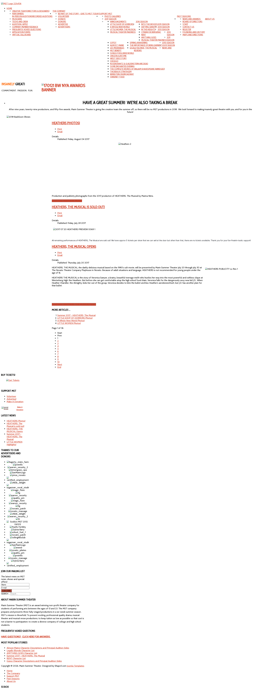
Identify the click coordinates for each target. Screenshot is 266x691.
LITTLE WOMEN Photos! (69, 323)
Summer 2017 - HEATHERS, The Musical (76, 315)
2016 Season (142, 21)
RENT (143, 34)
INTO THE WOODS (149, 24)
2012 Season (170, 33)
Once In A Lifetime (118, 55)
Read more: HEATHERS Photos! (67, 200)
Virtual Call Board (21, 34)
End (59, 367)
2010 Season (168, 42)
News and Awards (192, 19)
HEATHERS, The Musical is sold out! (78, 207)
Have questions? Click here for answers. (25, 636)
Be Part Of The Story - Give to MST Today (78, 13)
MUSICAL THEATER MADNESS (123, 32)
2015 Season (163, 24)
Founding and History (194, 32)
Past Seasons (184, 16)
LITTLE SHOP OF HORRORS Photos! (75, 318)
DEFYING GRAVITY (149, 26)
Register (187, 29)
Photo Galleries (113, 16)
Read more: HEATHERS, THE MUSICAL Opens (74, 304)
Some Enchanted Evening (122, 66)
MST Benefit (116, 50)
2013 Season (163, 29)
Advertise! (11, 399)
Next (59, 364)
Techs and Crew (20, 21)
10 (58, 362)
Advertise (63, 24)
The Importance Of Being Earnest (146, 45)
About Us (210, 19)
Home (9, 8)
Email (59, 131)
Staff (185, 24)
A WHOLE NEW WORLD (120, 26)
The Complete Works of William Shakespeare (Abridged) (137, 69)
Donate (62, 19)
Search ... (5, 593)
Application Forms (21, 32)
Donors (62, 21)
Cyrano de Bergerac (151, 32)
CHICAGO (114, 61)
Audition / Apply (20, 24)
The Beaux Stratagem (120, 71)
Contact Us (188, 26)
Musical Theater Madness (154, 40)
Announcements (118, 21)
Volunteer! (63, 16)
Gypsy (113, 42)
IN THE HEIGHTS (148, 29)
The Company (59, 11)
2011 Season (170, 38)
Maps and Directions (193, 34)
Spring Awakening (139, 42)
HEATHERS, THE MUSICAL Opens (74, 246)
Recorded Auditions (42, 16)
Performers (18, 13)
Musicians (17, 19)
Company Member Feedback (25, 26)
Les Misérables (117, 48)
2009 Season (168, 45)
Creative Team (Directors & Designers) (30, 11)
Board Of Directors (192, 21)
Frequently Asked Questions (26, 29)
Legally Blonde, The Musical (143, 48)
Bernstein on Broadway (122, 74)
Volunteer (11, 396)
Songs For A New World (122, 53)
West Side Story (118, 58)
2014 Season (164, 26)
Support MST (105, 13)
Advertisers (64, 26)
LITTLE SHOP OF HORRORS (122, 24)
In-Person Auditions (22, 16)
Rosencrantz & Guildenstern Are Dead (129, 63)
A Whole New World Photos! (71, 320)
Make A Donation (15, 401)
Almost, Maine (117, 45)
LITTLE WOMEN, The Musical (123, 29)
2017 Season (110, 19)
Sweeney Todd (117, 76)
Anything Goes (148, 37)
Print (59, 129)
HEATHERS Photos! (66, 123)
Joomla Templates (75, 666)
